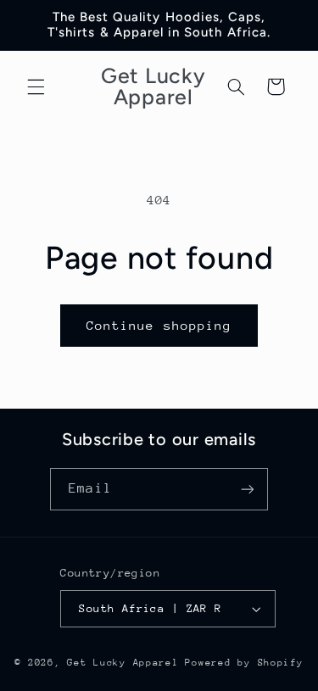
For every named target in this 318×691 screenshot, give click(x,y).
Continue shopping (159, 325)
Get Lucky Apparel (126, 662)
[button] (35, 86)
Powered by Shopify (244, 662)
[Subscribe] (246, 489)
